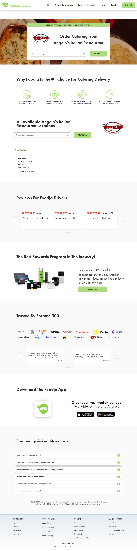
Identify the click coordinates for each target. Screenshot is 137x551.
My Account (17, 523)
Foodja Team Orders (48, 527)
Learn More (93, 289)
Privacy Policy (78, 534)
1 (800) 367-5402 (68, 543)
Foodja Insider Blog (80, 523)
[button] (16, 221)
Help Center (17, 530)
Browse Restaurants (64, 5)
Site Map (16, 534)
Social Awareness (80, 527)
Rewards (91, 5)
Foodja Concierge (48, 536)
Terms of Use (78, 530)
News (103, 5)
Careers (111, 534)
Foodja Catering (47, 523)
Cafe (80, 5)
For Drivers (112, 527)
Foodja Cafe (46, 531)
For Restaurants (114, 523)
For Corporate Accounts (116, 530)
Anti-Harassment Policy (82, 538)
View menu (98, 54)
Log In (114, 5)
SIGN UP (128, 5)
